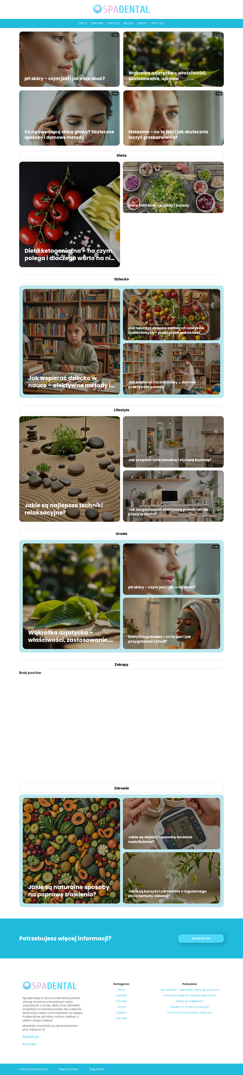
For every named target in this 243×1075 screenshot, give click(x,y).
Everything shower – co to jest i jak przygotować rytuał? (159, 639)
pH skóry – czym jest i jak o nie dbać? (65, 78)
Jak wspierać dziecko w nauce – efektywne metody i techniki (69, 381)
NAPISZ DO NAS (201, 938)
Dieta (83, 23)
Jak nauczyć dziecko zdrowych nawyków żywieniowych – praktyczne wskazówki (166, 330)
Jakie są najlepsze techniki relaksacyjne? (64, 508)
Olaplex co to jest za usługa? (190, 1007)
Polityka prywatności (33, 1069)
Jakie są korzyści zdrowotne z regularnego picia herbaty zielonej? (167, 893)
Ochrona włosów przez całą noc (189, 1012)
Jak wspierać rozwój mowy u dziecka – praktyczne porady (163, 384)
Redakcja (31, 1036)
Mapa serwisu (68, 1069)
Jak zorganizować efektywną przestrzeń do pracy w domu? (168, 511)
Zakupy (142, 23)
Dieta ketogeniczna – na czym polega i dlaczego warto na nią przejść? (70, 254)
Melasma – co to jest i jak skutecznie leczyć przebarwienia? (168, 134)
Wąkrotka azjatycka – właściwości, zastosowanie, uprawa (168, 75)
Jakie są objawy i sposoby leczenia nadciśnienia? (160, 839)
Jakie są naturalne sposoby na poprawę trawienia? (68, 890)
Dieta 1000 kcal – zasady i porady (158, 205)
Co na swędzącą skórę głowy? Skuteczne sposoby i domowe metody (69, 134)
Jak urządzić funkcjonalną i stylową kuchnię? (170, 460)
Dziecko (113, 23)
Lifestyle (157, 23)
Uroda (128, 23)
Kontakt (29, 1044)
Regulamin (96, 1069)
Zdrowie (97, 23)
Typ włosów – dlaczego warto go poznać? (190, 990)
